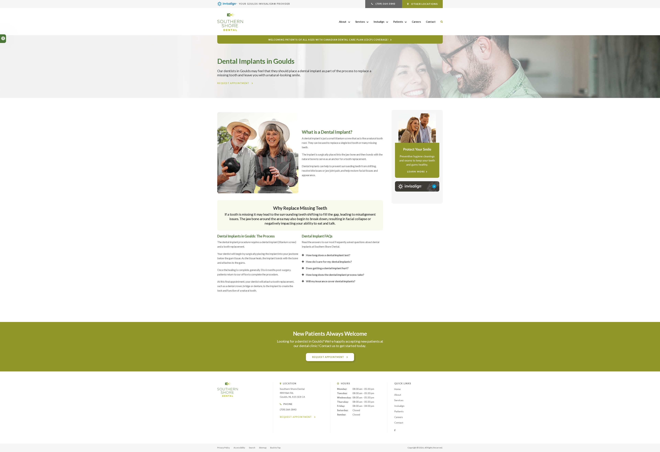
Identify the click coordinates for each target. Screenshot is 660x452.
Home (397, 389)
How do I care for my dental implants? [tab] (329, 261)
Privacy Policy (223, 447)
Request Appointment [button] (233, 83)
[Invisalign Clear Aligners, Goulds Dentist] (417, 186)
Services (360, 21)
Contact (430, 21)
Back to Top (275, 447)
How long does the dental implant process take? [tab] (335, 274)
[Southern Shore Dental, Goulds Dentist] (227, 400)
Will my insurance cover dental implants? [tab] (330, 281)
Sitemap (262, 447)
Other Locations (424, 3)
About (342, 21)
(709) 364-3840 (288, 409)
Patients (398, 21)
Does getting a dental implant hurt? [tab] (327, 268)
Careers (416, 21)
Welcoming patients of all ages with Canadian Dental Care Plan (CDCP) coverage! (328, 39)
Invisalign (379, 21)
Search (252, 447)
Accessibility (239, 447)
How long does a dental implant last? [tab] (328, 255)
